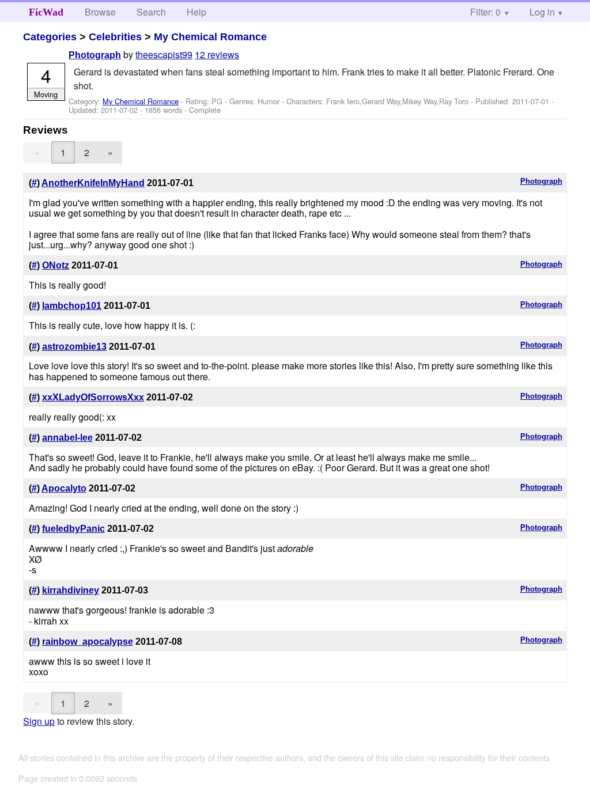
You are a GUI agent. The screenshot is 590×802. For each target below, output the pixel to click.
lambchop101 (71, 306)
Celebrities (115, 37)
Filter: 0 (485, 11)
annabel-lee (67, 437)
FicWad (46, 12)
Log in (542, 11)
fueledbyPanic (73, 529)
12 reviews (217, 54)
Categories (50, 37)
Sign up (39, 721)
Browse (100, 11)
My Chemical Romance (210, 37)
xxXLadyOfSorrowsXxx (93, 397)
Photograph (95, 55)
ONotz (55, 265)
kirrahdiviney (70, 590)
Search (151, 11)
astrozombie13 (74, 346)
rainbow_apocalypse (87, 641)
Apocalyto (63, 488)
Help (196, 11)
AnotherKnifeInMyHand (93, 183)
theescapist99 (163, 54)
